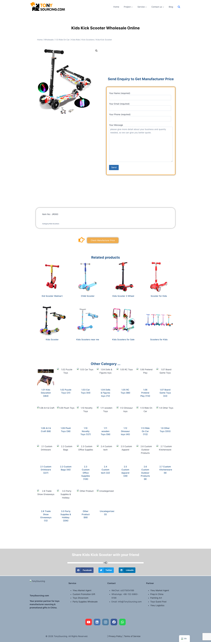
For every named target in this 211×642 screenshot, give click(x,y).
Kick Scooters (88, 40)
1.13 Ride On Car (62, 40)
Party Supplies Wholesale (85, 601)
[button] (96, 51)
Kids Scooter (52, 339)
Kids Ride (75, 40)
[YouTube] (88, 622)
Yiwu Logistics (157, 605)
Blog (171, 7)
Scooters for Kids (159, 339)
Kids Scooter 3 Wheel (123, 296)
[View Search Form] (179, 7)
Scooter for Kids (159, 296)
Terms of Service (132, 636)
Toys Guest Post (158, 601)
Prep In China (156, 594)
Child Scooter (88, 296)
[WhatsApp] (122, 622)
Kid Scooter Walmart (52, 296)
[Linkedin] (97, 622)
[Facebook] (114, 622)
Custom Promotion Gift (84, 594)
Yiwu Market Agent (82, 590)
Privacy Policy (115, 636)
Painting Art (156, 598)
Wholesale (48, 40)
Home (116, 7)
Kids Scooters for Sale (123, 339)
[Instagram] (105, 622)
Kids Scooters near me (87, 339)
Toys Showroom (80, 598)
